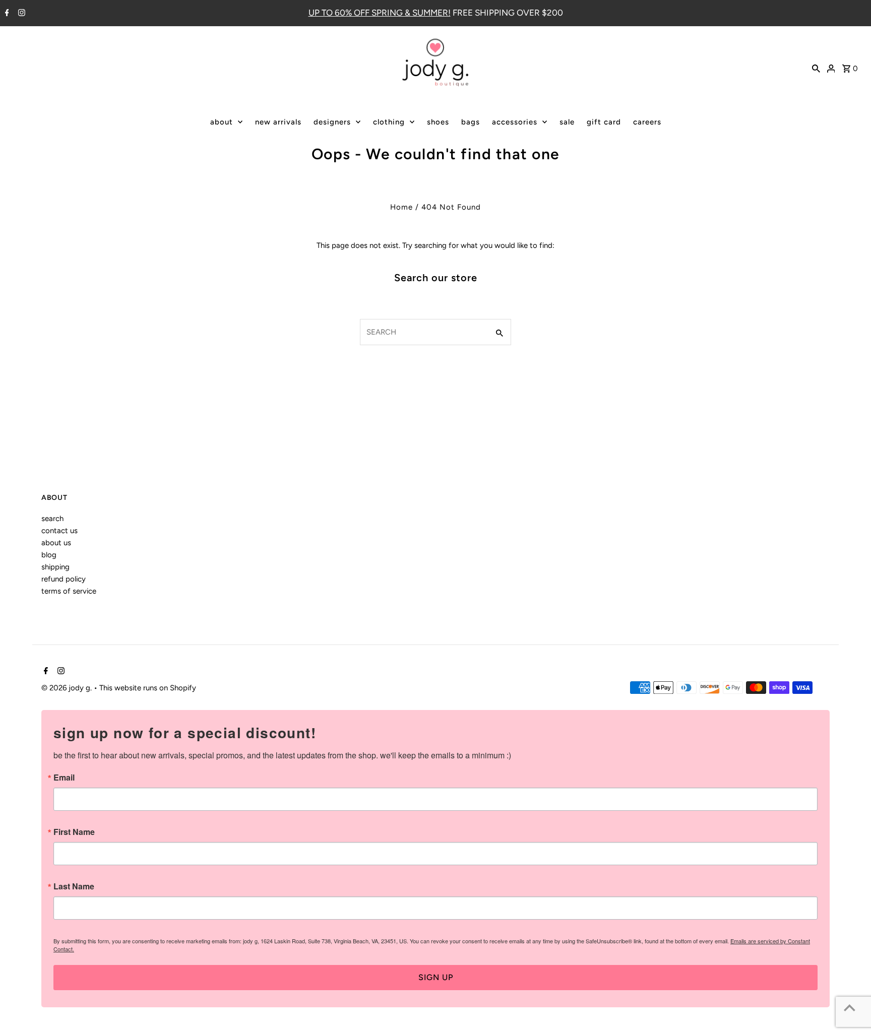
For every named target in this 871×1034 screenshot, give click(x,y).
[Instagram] (20, 14)
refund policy (63, 579)
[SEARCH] (816, 67)
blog (48, 554)
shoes (438, 121)
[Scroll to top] (849, 1007)
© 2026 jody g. (67, 687)
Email (64, 777)
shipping (55, 566)
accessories (514, 121)
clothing (389, 121)
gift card (604, 121)
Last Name (73, 886)
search (52, 518)
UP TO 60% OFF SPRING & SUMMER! (379, 13)
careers (647, 121)
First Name (74, 832)
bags (470, 121)
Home (401, 207)
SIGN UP (435, 977)
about (221, 121)
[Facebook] (6, 14)
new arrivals (278, 121)
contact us (59, 530)
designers (332, 121)
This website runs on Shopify (147, 687)
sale (567, 121)
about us (56, 542)
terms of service (68, 591)
